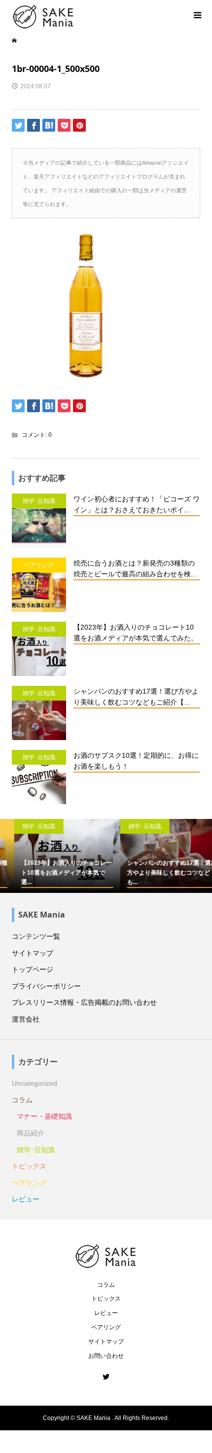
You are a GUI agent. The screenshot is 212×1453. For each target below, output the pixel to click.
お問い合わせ (106, 1355)
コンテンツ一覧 (36, 936)
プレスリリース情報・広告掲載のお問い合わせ (84, 1002)
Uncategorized (34, 1083)
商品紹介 (30, 1133)
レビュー (25, 1199)
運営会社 (25, 1019)
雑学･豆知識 (36, 1150)
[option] (53, 856)
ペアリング (29, 1183)
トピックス (29, 1166)
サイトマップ (32, 953)
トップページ (32, 969)
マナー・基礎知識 (44, 1116)
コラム (22, 1100)
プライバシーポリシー (46, 986)
